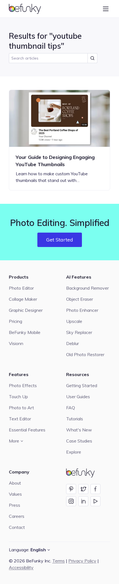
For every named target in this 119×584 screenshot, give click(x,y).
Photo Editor (21, 288)
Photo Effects (23, 385)
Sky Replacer (79, 332)
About (15, 483)
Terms (58, 561)
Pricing (15, 321)
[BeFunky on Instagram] (71, 501)
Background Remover (87, 288)
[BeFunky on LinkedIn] (83, 501)
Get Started (59, 239)
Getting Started (81, 385)
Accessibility (21, 567)
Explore (73, 452)
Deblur (72, 343)
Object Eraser (79, 299)
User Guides (78, 396)
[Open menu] (105, 8)
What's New (79, 430)
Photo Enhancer (82, 310)
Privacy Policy (82, 561)
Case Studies (79, 441)
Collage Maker (23, 299)
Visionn (16, 343)
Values (15, 494)
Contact (17, 527)
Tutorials (74, 418)
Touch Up (18, 396)
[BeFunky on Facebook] (95, 489)
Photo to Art (21, 407)
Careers (16, 516)
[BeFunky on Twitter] (83, 489)
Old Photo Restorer (85, 354)
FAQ (70, 407)
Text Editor (20, 418)
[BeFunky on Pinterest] (71, 489)
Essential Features (27, 430)
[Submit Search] (92, 58)
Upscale (74, 321)
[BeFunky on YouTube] (95, 501)
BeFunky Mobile (24, 332)
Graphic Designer (26, 310)
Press (14, 505)
